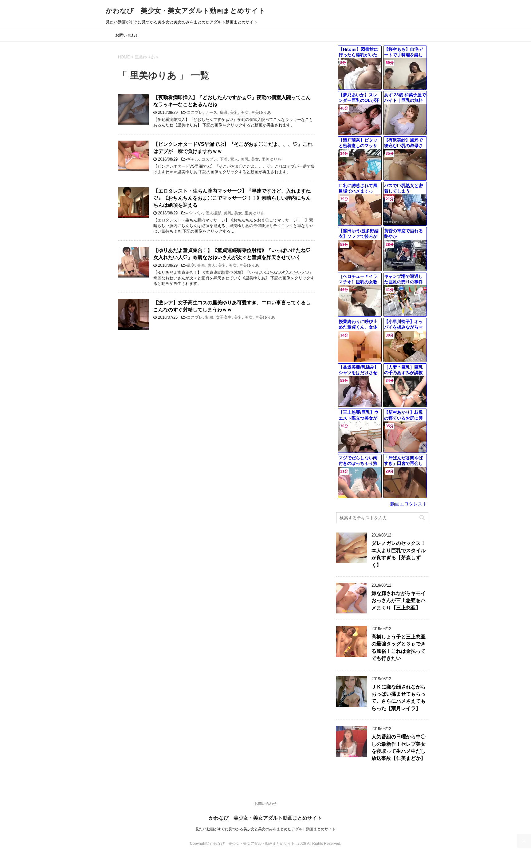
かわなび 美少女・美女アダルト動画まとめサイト (186, 10)
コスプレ (195, 112)
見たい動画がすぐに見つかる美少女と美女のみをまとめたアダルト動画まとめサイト (265, 829)
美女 (245, 112)
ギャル (193, 159)
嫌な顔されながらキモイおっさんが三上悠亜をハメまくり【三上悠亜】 (399, 600)
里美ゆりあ (261, 112)
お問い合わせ (127, 35)
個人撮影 (213, 213)
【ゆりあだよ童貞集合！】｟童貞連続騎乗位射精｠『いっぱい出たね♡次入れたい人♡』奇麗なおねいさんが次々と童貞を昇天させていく (232, 254)
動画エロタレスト (408, 503)
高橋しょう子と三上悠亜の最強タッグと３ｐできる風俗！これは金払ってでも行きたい (399, 647)
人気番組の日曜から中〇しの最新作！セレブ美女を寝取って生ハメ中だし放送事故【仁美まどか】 (399, 747)
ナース (211, 112)
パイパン (195, 213)
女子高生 (224, 317)
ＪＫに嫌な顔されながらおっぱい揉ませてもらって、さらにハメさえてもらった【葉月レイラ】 (399, 697)
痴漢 (224, 112)
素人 (234, 159)
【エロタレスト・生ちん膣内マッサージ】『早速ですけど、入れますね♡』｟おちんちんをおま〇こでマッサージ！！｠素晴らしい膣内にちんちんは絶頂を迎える (232, 198)
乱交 (191, 265)
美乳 (234, 112)
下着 (224, 159)
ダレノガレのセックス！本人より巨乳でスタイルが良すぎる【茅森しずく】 (399, 554)
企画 (201, 265)
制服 (209, 317)
